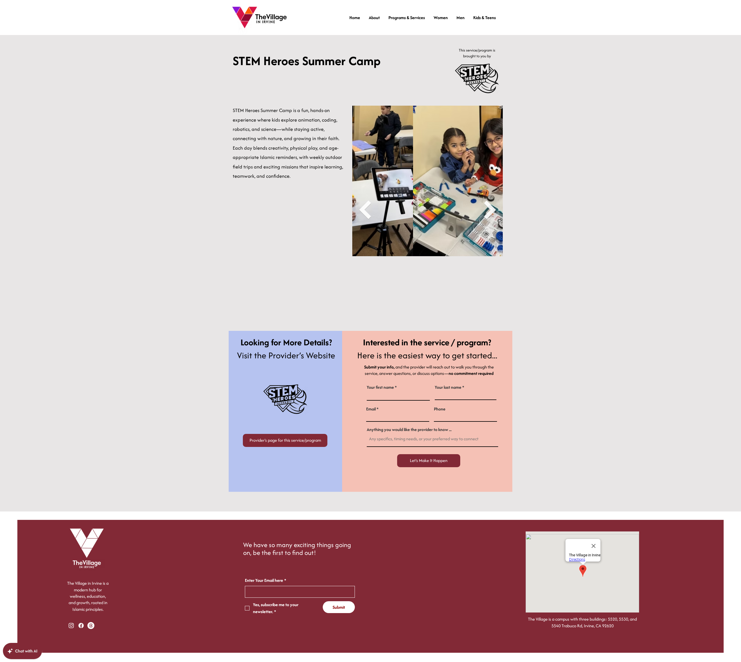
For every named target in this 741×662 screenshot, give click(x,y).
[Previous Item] (365, 210)
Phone (439, 409)
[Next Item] (490, 210)
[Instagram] (71, 625)
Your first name (380, 387)
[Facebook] (81, 625)
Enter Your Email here (265, 580)
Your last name (448, 387)
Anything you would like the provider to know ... (409, 429)
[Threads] (90, 625)
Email (371, 409)
